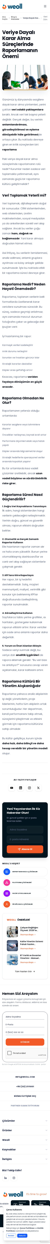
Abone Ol (27, 849)
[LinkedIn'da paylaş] (20, 788)
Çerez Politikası (27, 1228)
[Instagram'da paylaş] (29, 788)
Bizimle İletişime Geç (25, 1096)
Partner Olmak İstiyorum (25, 1105)
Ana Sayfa (4, 18)
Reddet (11, 1235)
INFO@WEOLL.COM (25, 1077)
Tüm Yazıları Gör (23, 971)
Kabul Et (22, 1235)
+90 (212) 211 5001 (25, 1086)
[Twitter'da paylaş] (38, 788)
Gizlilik (37, 1064)
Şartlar (43, 1064)
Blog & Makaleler (15, 18)
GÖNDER (24, 1042)
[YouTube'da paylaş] (11, 788)
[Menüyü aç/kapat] (45, 6)
